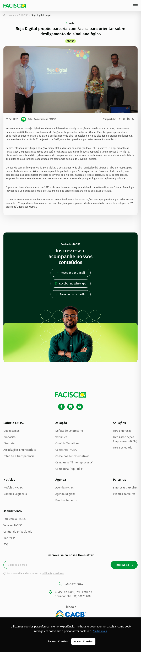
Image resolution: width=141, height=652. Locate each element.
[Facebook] (61, 407)
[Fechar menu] (135, 5)
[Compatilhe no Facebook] (120, 119)
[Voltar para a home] (4, 15)
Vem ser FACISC (12, 525)
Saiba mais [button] (100, 631)
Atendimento (12, 511)
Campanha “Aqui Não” (69, 468)
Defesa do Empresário (69, 430)
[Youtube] (79, 407)
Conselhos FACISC (66, 449)
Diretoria (9, 443)
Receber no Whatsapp (72, 283)
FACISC (24, 15)
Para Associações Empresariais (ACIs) (125, 439)
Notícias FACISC (13, 487)
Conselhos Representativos (72, 456)
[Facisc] (14, 6)
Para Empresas (122, 430)
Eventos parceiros (124, 494)
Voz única (61, 437)
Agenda (60, 480)
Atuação (61, 423)
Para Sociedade (122, 447)
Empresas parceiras (125, 487)
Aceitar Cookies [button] (83, 641)
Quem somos (11, 430)
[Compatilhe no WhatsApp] (133, 118)
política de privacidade (53, 573)
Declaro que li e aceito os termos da (35, 573)
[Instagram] (70, 407)
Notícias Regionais (15, 494)
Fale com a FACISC (14, 519)
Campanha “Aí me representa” (74, 462)
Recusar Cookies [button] (58, 641)
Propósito (9, 437)
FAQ (5, 544)
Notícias (13, 15)
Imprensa (9, 538)
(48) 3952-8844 (74, 584)
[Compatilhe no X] (124, 119)
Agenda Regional (65, 494)
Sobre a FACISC (13, 423)
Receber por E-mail (73, 272)
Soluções (119, 423)
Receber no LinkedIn (72, 294)
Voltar (72, 23)
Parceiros (119, 480)
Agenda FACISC (64, 487)
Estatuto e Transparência (19, 456)
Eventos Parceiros (66, 500)
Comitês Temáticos (67, 443)
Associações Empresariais (19, 449)
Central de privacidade (17, 531)
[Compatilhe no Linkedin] (128, 118)
